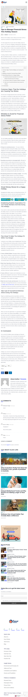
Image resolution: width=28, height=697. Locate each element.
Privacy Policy (7, 685)
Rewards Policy (7, 680)
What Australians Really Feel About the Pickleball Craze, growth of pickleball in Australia (14, 469)
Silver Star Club (7, 656)
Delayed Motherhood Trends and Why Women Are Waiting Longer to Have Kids (13, 492)
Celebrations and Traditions (10, 670)
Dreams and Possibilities (9, 673)
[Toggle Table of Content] (24, 68)
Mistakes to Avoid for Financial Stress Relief (12, 73)
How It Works (7, 639)
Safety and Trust (7, 668)
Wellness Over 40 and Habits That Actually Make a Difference (12, 515)
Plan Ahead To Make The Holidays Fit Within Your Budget (15, 80)
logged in (8, 444)
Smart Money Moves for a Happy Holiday (11, 75)
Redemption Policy (8, 682)
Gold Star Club (7, 653)
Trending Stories (10, 547)
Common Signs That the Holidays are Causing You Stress (13, 70)
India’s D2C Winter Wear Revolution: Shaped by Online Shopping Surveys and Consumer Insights (16, 579)
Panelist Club (7, 658)
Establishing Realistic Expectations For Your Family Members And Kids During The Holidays (14, 77)
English (18, 695)
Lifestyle (3, 26)
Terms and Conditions (9, 687)
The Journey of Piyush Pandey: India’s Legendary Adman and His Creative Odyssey (16, 557)
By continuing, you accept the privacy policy (12, 600)
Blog (5, 644)
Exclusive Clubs (7, 651)
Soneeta (6, 34)
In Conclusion (5, 85)
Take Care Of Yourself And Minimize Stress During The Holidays (14, 83)
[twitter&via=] (6, 373)
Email (2, 596)
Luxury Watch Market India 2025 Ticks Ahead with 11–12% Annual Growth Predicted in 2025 (16, 571)
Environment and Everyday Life (11, 665)
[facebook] (2, 373)
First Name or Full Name (6, 591)
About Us (6, 636)
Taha (4, 435)
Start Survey (7, 641)
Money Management (10, 26)
